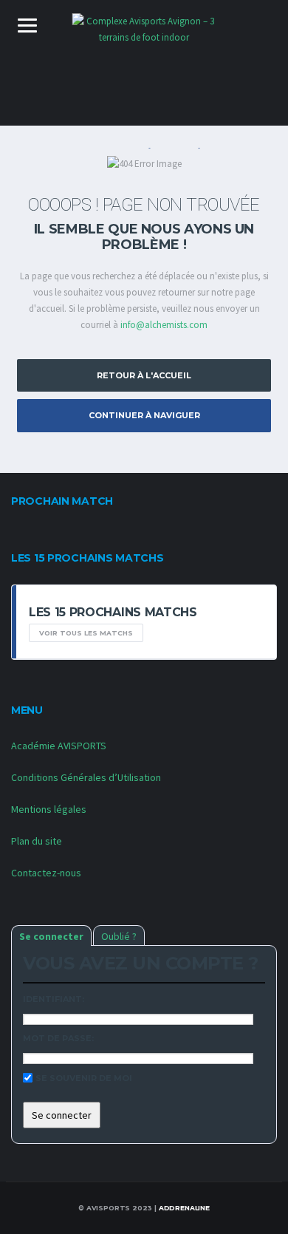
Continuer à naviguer (144, 415)
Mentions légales (48, 809)
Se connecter (51, 936)
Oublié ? (119, 936)
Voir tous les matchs (86, 633)
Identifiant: (53, 999)
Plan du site (36, 841)
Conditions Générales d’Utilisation (86, 777)
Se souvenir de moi (83, 1078)
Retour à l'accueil (144, 375)
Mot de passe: (58, 1038)
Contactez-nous (46, 872)
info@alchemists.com (164, 324)
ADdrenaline (184, 1208)
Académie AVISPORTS (58, 745)
